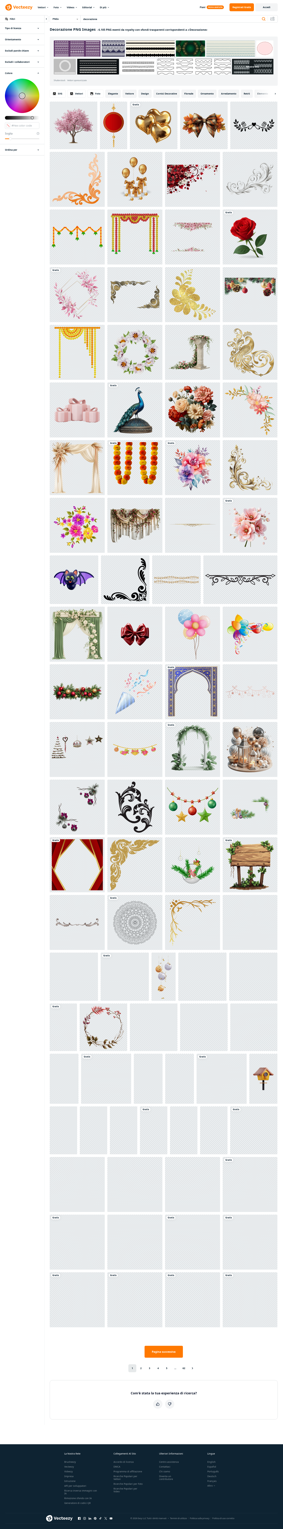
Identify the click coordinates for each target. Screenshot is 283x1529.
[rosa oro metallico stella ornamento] (250, 691)
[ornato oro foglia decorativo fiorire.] (134, 1299)
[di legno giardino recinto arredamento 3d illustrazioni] (64, 1079)
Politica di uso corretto (223, 1518)
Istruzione (69, 1481)
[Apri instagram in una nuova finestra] (84, 1518)
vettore (129, 93)
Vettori (42, 7)
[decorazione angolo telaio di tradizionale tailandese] (77, 179)
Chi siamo (164, 1471)
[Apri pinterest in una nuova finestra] (95, 1518)
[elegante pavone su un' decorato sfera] (134, 409)
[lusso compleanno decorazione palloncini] (134, 179)
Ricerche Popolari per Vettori (125, 1478)
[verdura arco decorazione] (192, 749)
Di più (103, 7)
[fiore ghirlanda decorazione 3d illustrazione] (134, 236)
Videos (70, 7)
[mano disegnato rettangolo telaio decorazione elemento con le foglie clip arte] (222, 1079)
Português (213, 1471)
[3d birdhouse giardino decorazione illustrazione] (263, 1079)
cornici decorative (166, 93)
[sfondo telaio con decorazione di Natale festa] (250, 294)
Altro (210, 1485)
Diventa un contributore (166, 1478)
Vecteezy (69, 1466)
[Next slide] (272, 94)
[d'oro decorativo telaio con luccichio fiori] (192, 294)
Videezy (68, 1471)
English (211, 1461)
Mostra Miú (252, 66)
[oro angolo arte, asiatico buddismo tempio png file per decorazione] (134, 864)
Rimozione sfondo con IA (78, 1498)
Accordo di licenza (123, 1461)
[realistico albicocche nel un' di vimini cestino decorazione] (250, 1242)
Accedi (266, 7)
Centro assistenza (169, 1461)
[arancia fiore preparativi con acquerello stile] (250, 409)
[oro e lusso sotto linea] (192, 525)
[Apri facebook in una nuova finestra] (79, 1518)
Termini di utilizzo (178, 1518)
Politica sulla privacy (199, 1518)
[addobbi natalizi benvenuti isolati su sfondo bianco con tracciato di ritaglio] (77, 749)
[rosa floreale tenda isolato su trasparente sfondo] (77, 1184)
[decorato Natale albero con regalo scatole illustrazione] (63, 1130)
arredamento (228, 93)
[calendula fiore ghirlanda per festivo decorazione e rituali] (134, 467)
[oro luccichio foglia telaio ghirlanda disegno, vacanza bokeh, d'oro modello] (153, 1027)
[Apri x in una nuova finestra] (105, 1518)
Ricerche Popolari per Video (125, 1490)
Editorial (87, 7)
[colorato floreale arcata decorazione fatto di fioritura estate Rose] (63, 1027)
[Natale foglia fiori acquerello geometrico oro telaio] (253, 977)
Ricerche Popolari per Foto (128, 1483)
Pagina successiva (164, 1352)
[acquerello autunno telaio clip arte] (103, 1027)
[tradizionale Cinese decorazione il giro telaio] (113, 125)
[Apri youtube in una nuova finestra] (111, 1518)
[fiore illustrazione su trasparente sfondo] (240, 579)
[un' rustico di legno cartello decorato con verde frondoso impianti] (250, 864)
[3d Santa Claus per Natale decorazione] (148, 1079)
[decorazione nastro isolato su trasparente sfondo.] (134, 634)
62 (184, 1368)
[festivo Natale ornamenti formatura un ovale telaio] (204, 1027)
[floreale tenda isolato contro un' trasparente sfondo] (134, 525)
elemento (262, 93)
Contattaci (164, 1466)
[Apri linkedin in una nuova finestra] (90, 1518)
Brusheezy (70, 1461)
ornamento (207, 93)
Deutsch (211, 1476)
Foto (56, 7)
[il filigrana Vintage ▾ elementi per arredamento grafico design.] (134, 807)
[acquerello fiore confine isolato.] (134, 1184)
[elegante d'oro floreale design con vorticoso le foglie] (250, 467)
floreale (188, 93)
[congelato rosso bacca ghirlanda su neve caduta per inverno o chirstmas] (192, 1184)
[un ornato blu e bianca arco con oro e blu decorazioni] (192, 691)
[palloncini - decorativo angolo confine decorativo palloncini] (250, 634)
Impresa (69, 1476)
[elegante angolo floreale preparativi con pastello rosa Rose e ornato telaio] (77, 1299)
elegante (113, 93)
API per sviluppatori (75, 1485)
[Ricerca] (264, 19)
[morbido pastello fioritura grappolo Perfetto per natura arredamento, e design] (250, 525)
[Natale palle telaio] (134, 1242)
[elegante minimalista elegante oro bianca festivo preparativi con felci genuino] (192, 1299)
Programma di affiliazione (127, 1471)
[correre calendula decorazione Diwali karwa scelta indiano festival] (77, 352)
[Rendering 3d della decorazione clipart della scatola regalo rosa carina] (77, 409)
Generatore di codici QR (77, 1503)
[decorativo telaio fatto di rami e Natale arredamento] (77, 807)
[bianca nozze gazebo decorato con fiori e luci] (125, 977)
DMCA (116, 1466)
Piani (202, 7)
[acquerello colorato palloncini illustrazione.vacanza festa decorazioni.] (192, 634)
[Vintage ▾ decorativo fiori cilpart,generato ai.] (192, 409)
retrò (247, 93)
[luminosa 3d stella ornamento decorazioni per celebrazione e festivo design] (93, 1130)
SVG (60, 93)
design (145, 93)
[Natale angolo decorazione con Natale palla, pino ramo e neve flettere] (192, 1242)
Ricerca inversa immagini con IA (80, 1492)
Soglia (9, 133)
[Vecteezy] (18, 7)
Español (211, 1466)
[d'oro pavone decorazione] (250, 352)
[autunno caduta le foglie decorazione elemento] (250, 1184)
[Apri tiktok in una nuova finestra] (100, 1518)
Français (212, 1481)
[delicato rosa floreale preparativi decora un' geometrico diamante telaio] (77, 294)
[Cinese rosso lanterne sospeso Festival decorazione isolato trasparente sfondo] (253, 1130)
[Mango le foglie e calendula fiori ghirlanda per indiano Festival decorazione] (77, 236)
